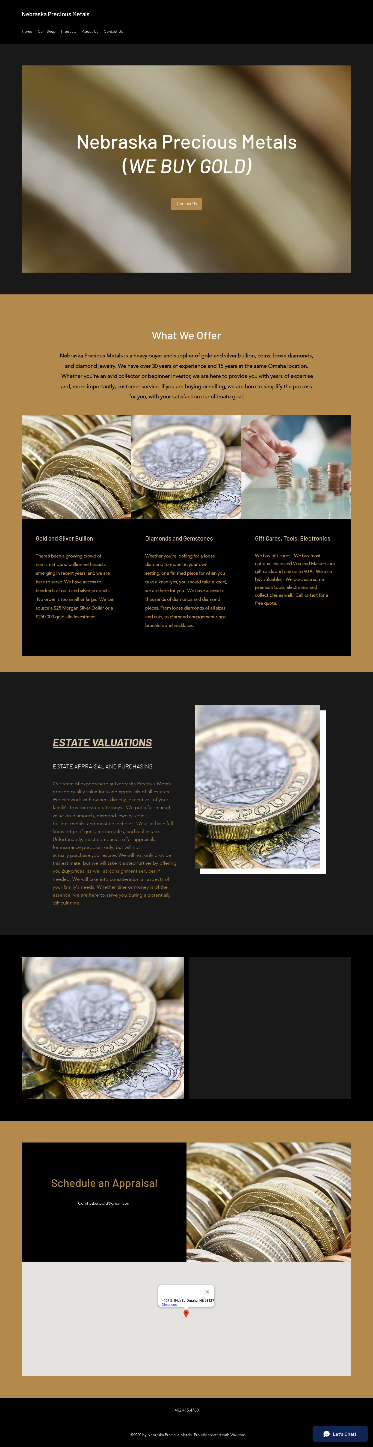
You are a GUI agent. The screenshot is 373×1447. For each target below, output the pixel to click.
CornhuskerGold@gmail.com (104, 1203)
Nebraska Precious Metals (56, 13)
